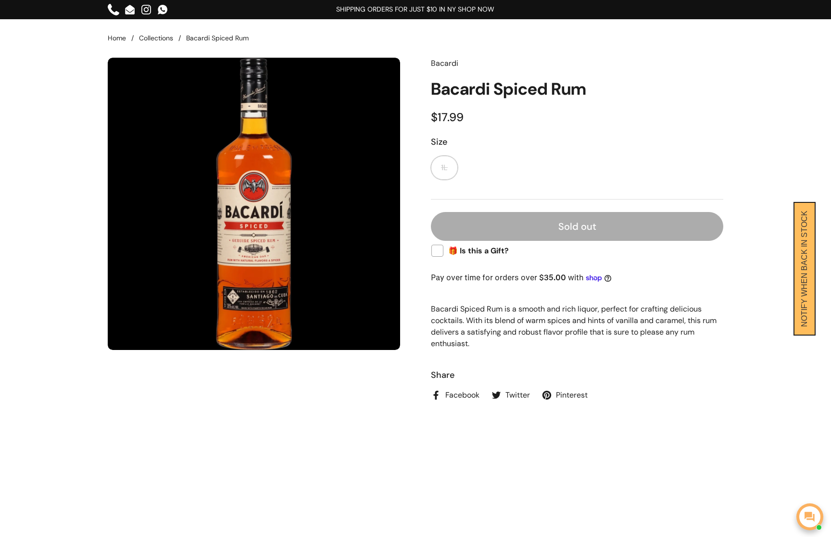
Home (117, 38)
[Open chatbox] (809, 516)
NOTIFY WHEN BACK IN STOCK (804, 269)
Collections (156, 38)
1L (444, 167)
